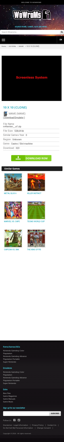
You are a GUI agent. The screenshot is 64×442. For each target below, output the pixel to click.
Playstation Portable (11, 359)
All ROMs (12, 46)
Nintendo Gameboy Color (13, 350)
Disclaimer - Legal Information (15, 425)
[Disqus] (32, 294)
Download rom (37, 158)
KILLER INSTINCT (34, 193)
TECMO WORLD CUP (36, 221)
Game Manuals (9, 399)
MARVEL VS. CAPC (12, 221)
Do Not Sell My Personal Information (18, 428)
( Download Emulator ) (14, 117)
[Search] (62, 32)
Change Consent (44, 428)
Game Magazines (10, 396)
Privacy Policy (37, 425)
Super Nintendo (9, 362)
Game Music (8, 401)
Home (4, 46)
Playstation (7, 353)
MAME (21, 46)
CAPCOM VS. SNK (11, 249)
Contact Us (51, 425)
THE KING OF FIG (34, 249)
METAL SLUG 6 (10, 193)
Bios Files (7, 393)
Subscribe (55, 413)
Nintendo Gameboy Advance (15, 356)
